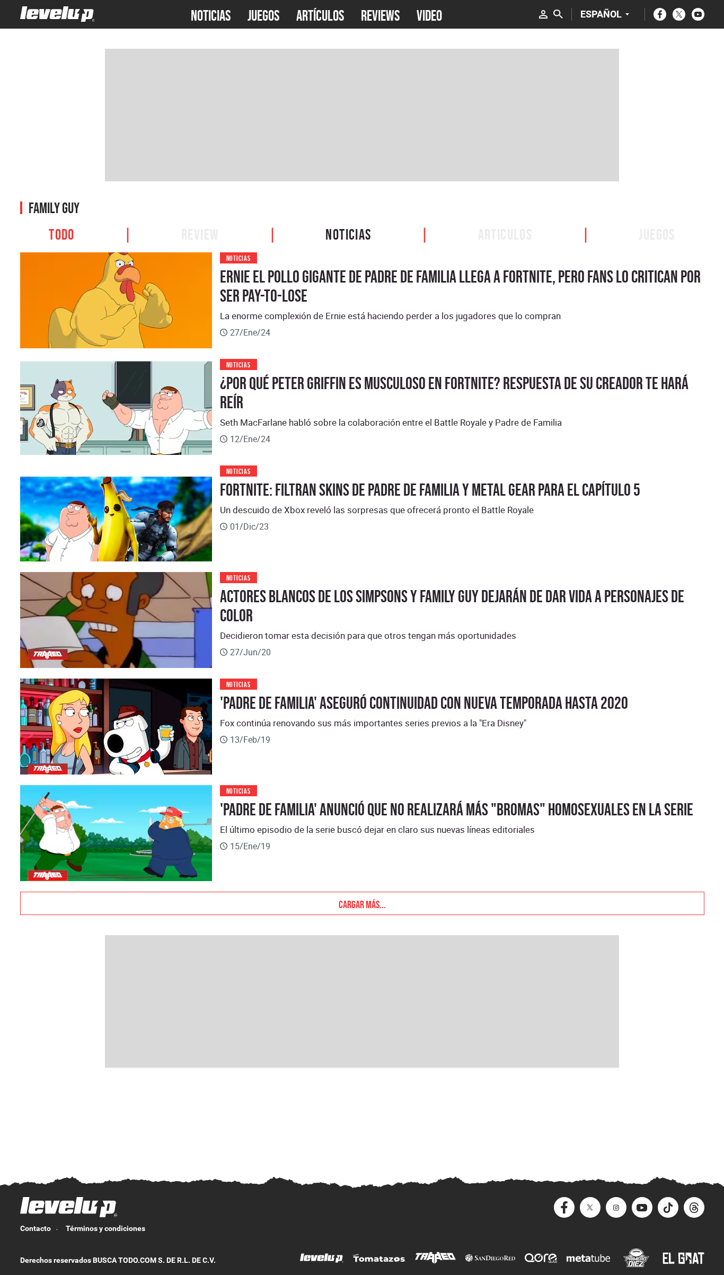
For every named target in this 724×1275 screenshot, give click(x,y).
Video (429, 14)
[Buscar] (558, 14)
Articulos (505, 233)
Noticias (348, 233)
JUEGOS (263, 14)
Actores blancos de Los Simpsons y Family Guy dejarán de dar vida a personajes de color (452, 606)
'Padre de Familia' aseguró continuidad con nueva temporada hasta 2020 (424, 703)
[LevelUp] (321, 1259)
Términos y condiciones (105, 1228)
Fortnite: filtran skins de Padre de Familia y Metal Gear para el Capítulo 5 (430, 490)
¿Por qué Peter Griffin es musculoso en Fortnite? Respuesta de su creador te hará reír (454, 392)
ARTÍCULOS (320, 14)
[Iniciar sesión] (543, 14)
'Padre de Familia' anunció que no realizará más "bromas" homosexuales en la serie (456, 809)
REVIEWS (380, 14)
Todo (62, 233)
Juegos (657, 233)
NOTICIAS (211, 14)
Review (200, 233)
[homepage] (57, 14)
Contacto (35, 1228)
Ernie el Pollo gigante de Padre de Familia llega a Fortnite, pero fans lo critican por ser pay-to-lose (460, 286)
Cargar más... (362, 903)
